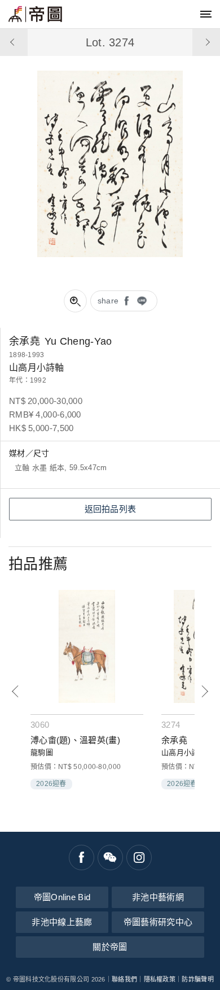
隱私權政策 (160, 979)
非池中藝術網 (158, 897)
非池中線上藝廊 (62, 922)
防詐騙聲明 (198, 979)
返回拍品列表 (111, 509)
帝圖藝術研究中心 (158, 922)
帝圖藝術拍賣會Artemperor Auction (35, 14)
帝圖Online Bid (62, 897)
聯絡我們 (124, 979)
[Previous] (15, 691)
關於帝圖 (110, 947)
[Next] (204, 691)
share (108, 300)
